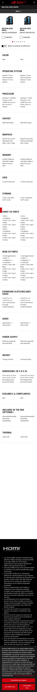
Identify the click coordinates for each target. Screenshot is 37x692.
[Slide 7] (24, 41)
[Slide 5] (20, 41)
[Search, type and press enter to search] (34, 2)
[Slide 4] (18, 41)
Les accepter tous (27, 687)
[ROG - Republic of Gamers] (18, 2)
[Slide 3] (16, 41)
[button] (3, 2)
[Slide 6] (22, 41)
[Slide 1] (12, 41)
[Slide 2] (14, 41)
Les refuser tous (10, 687)
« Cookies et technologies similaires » (24, 675)
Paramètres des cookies (18, 680)
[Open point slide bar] (1, 210)
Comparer (8, 37)
